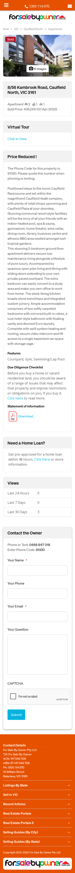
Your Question (18, 629)
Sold (6, 29)
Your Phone (16, 583)
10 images (37, 68)
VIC (16, 29)
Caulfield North (33, 29)
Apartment (55, 29)
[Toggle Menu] (6, 5)
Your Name (17, 560)
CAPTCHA (15, 683)
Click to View (17, 138)
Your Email (17, 606)
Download (25, 416)
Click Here (15, 398)
